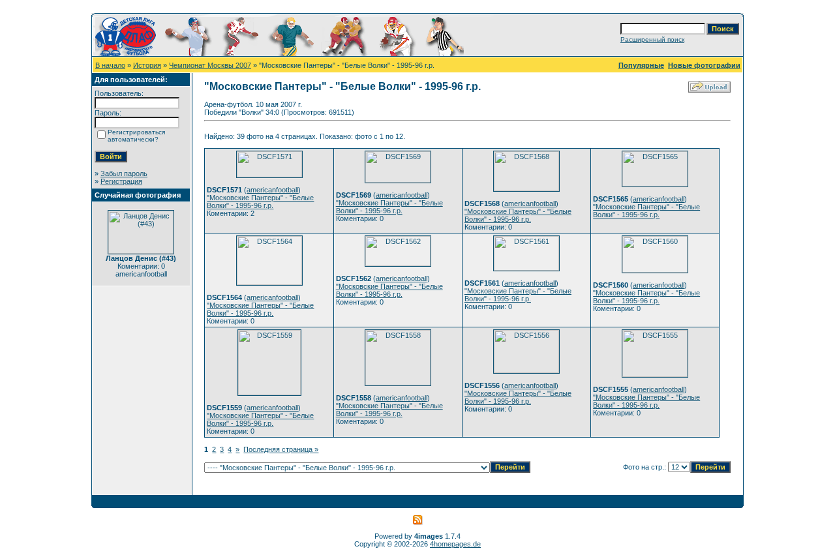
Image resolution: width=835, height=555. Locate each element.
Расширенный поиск (652, 39)
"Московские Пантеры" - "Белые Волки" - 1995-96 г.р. (260, 201)
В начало (110, 65)
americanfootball (272, 190)
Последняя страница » (280, 449)
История (147, 65)
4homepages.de (455, 544)
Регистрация (121, 181)
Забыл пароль (123, 173)
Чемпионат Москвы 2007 (210, 65)
